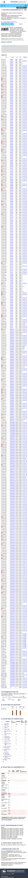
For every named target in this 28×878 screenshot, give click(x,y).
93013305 (12, 585)
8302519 (12, 383)
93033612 (12, 651)
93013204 (12, 551)
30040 (11, 119)
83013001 (12, 485)
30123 (11, 226)
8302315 (12, 335)
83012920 (12, 484)
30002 (11, 61)
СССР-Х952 (25, 648)
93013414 (12, 615)
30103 (11, 204)
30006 (11, 65)
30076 (11, 174)
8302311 (12, 329)
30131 (11, 239)
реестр (21, 24)
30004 (11, 64)
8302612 (12, 409)
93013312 (12, 596)
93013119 (12, 544)
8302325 (12, 345)
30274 (11, 323)
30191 (11, 285)
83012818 (12, 449)
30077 (11, 176)
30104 (11, 206)
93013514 (12, 637)
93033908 (12, 679)
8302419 (12, 354)
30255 (11, 299)
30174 (11, 267)
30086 (11, 184)
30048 (11, 132)
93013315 (12, 600)
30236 (11, 293)
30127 (11, 233)
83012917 (12, 479)
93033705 (12, 654)
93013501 (12, 619)
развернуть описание (6, 42)
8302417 (12, 351)
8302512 (12, 371)
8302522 (12, 387)
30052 (11, 138)
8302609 (12, 406)
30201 (11, 288)
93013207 (12, 556)
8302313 (12, 332)
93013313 (12, 597)
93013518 (12, 643)
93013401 (12, 608)
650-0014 (3, 700)
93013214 (12, 567)
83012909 (12, 466)
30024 (11, 94)
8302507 (12, 368)
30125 (11, 229)
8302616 (12, 416)
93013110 (12, 529)
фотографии (7, 24)
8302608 (12, 405)
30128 (11, 234)
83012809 (12, 435)
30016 (11, 81)
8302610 (12, 408)
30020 (11, 87)
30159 (11, 256)
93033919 (12, 686)
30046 (11, 128)
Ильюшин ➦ (14, 21)
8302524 (12, 390)
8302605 (12, 400)
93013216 (12, 570)
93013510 (12, 630)
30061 (11, 152)
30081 (11, 179)
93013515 (12, 638)
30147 (11, 245)
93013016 (12, 507)
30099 (11, 201)
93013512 (12, 633)
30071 (11, 168)
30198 (11, 286)
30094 (11, 193)
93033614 (12, 652)
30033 (11, 108)
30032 (11, 106)
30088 (11, 185)
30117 (11, 218)
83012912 (12, 471)
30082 (11, 181)
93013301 (12, 578)
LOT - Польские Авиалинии (7, 747)
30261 (11, 308)
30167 (11, 259)
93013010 (12, 499)
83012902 (12, 455)
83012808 (12, 433)
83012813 (12, 441)
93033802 (12, 663)
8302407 (12, 348)
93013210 (12, 561)
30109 (11, 214)
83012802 (12, 424)
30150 (11, 250)
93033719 (12, 660)
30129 (11, 236)
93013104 (12, 520)
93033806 (12, 670)
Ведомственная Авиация (7, 756)
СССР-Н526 (25, 528)
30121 (11, 223)
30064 (11, 157)
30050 (11, 135)
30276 (11, 326)
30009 (11, 70)
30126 (11, 231)
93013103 (12, 518)
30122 (11, 225)
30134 (11, 242)
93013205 (12, 553)
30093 (11, 192)
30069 (11, 165)
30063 (11, 155)
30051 (11, 136)
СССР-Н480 (25, 294)
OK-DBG (24, 640)
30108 (11, 212)
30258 (11, 304)
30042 (11, 122)
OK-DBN (24, 641)
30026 (11, 97)
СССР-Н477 (25, 274)
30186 (11, 278)
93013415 (12, 616)
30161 (11, 258)
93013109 (12, 528)
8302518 (12, 381)
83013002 (12, 487)
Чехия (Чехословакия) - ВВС (7, 743)
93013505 (12, 626)
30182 (11, 274)
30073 (11, 170)
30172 (11, 264)
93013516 (12, 640)
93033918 (12, 684)
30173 (11, 266)
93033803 (12, 665)
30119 (11, 220)
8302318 (12, 340)
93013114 (12, 536)
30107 (11, 211)
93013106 (12, 523)
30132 (11, 241)
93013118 (12, 542)
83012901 (12, 454)
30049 (11, 133)
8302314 (12, 334)
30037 (11, 114)
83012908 (12, 465)
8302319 (12, 342)
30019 (11, 86)
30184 (11, 275)
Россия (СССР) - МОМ (7, 750)
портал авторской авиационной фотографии (18, 2)
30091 (11, 190)
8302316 (12, 337)
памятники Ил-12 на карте (9, 46)
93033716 (12, 659)
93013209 (12, 559)
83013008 (12, 496)
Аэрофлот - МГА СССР (6, 724)
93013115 (12, 537)
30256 (11, 300)
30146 (11, 244)
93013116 (12, 539)
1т (10, 687)
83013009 (12, 498)
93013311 (12, 594)
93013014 (12, 506)
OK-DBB (24, 635)
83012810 (12, 436)
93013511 (12, 632)
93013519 (12, 644)
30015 (11, 80)
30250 (11, 296)
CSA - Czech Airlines (6, 727)
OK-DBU (24, 643)
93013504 (12, 624)
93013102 (12, 517)
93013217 (12, 572)
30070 (11, 166)
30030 (11, 103)
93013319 (12, 605)
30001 (11, 59)
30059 (11, 149)
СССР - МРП (6, 739)
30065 (11, 158)
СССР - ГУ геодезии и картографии (7, 753)
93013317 (12, 602)
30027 (11, 98)
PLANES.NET (19, 1)
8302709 (12, 419)
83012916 (12, 477)
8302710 (12, 420)
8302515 (12, 376)
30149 (11, 248)
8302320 (12, 343)
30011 (11, 73)
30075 (11, 173)
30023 (11, 92)
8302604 (12, 398)
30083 (11, 182)
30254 (11, 297)
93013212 (12, 564)
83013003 (12, 488)
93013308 (12, 589)
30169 (11, 261)
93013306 (12, 586)
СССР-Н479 (25, 293)
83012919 (12, 482)
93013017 (12, 509)
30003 (11, 62)
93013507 (12, 629)
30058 (11, 147)
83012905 (12, 460)
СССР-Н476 (25, 684)
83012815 (12, 444)
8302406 (12, 346)
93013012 (12, 502)
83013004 (12, 490)
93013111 (12, 531)
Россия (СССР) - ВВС (7, 731)
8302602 (12, 395)
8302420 (12, 356)
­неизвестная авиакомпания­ (7, 737)
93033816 (12, 673)
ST (12, 859)
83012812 (12, 439)
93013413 (12, 613)
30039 (11, 117)
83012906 (12, 461)
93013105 (12, 521)
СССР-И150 (25, 110)
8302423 (12, 360)
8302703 (12, 417)
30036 (11, 113)
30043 (11, 124)
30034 (11, 110)
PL (13, 859)
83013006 (12, 493)
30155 (11, 253)
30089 (11, 187)
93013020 (12, 514)
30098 (11, 199)
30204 (11, 289)
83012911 (12, 469)
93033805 (12, 668)
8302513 (12, 373)
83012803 (12, 425)
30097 (11, 198)
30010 (11, 72)
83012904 (12, 458)
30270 (11, 321)
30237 (11, 294)
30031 (11, 105)
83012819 (12, 450)
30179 (11, 272)
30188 (11, 282)
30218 (11, 291)
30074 (11, 171)
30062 (11, 154)
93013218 (12, 573)
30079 (11, 177)
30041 (11, 121)
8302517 (12, 379)
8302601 (12, 394)
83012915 (12, 476)
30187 (11, 280)
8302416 (12, 349)
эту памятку (8, 819)
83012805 (12, 428)
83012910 (12, 468)
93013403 (12, 611)
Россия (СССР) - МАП (7, 734)
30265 (11, 313)
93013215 (12, 569)
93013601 (12, 646)
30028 (11, 100)
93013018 (12, 510)
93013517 (12, 641)
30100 (11, 203)
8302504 (12, 365)
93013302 (12, 580)
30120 (11, 222)
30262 (11, 310)
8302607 (12, 403)
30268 (11, 318)
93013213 (12, 566)
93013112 (12, 532)
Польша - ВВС (7, 741)
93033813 (12, 671)
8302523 (12, 389)
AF (15, 859)
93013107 (12, 525)
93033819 (12, 674)
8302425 (12, 364)
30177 (11, 271)
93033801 (12, 662)
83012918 (12, 480)
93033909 (12, 681)
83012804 (12, 427)
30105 (11, 207)
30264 (11, 312)
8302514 (12, 375)
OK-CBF (24, 477)
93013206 (12, 555)
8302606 (12, 401)
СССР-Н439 (25, 130)
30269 (11, 319)
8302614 (12, 413)
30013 (11, 76)
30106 (11, 209)
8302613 (12, 411)
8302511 (12, 370)
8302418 (12, 353)
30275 (11, 324)
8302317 (12, 338)
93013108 (12, 526)
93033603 (12, 649)
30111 (11, 215)
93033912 (12, 682)
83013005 (12, 491)
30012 (11, 75)
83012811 (12, 438)
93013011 (12, 501)
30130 (11, 237)
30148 (11, 247)
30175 (11, 269)
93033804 (12, 667)
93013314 (12, 599)
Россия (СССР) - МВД (7, 759)
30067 (11, 162)
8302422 (12, 359)
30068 (11, 163)
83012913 (12, 472)
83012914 (12, 474)
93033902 (12, 676)
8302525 (12, 392)
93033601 (12, 648)
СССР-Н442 (25, 151)
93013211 (12, 562)
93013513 (12, 635)
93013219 (12, 575)
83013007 (12, 495)
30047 (11, 130)
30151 (11, 252)
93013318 (12, 603)
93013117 (12, 540)
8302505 (12, 367)
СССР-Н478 (25, 283)
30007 (11, 67)
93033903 (12, 678)
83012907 (12, 463)
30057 (11, 146)
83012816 (12, 446)
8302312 (12, 330)
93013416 (12, 618)
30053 (11, 140)
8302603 (12, 397)
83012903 (12, 457)
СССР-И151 (25, 61)
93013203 (12, 550)
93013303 (12, 581)
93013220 (12, 577)
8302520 (12, 384)
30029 (11, 102)
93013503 (12, 622)
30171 (11, 263)
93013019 (12, 512)
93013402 (12, 610)
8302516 (12, 378)
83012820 (12, 452)
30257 (11, 302)
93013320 (12, 607)
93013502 (12, 621)
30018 (11, 84)
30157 (11, 255)
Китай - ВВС (6, 729)
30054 (11, 141)
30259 (11, 305)
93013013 (12, 504)
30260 (11, 307)
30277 (11, 327)
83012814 (12, 443)
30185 (11, 277)
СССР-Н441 (25, 149)
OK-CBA (24, 458)
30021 (11, 89)
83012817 (12, 447)
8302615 (12, 414)
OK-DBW (24, 644)
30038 (11, 116)
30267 (11, 316)
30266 (11, 315)
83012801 (12, 422)
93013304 (12, 583)
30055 (11, 143)
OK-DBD (24, 638)
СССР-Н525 (25, 526)
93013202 (12, 548)
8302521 (12, 386)
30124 (11, 228)
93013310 (12, 592)
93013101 (12, 515)
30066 (11, 160)
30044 (11, 125)
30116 (11, 217)
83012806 (12, 430)
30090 (11, 188)
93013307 (12, 588)
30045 (11, 127)
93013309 (12, 591)
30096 (11, 196)
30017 (11, 83)
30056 (11, 144)
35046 (9, 699)
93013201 (12, 547)
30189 (11, 283)
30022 (11, 91)
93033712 (12, 657)
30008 (11, 69)
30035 (11, 111)
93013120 (12, 545)
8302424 (12, 362)
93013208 (12, 558)
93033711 (12, 656)
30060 (11, 151)
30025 (11, 95)
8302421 (12, 357)
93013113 (12, 534)
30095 (11, 195)
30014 (11, 78)
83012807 (12, 431)
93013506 (12, 627)
